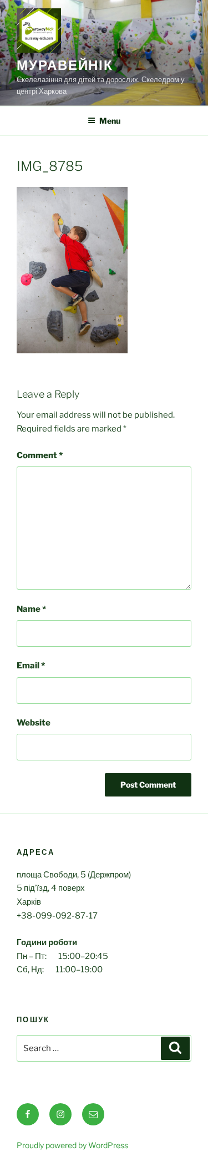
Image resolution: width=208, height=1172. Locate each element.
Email (31, 666)
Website (33, 723)
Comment (40, 455)
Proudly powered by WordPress (72, 1145)
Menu (109, 120)
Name (31, 609)
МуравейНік (65, 65)
